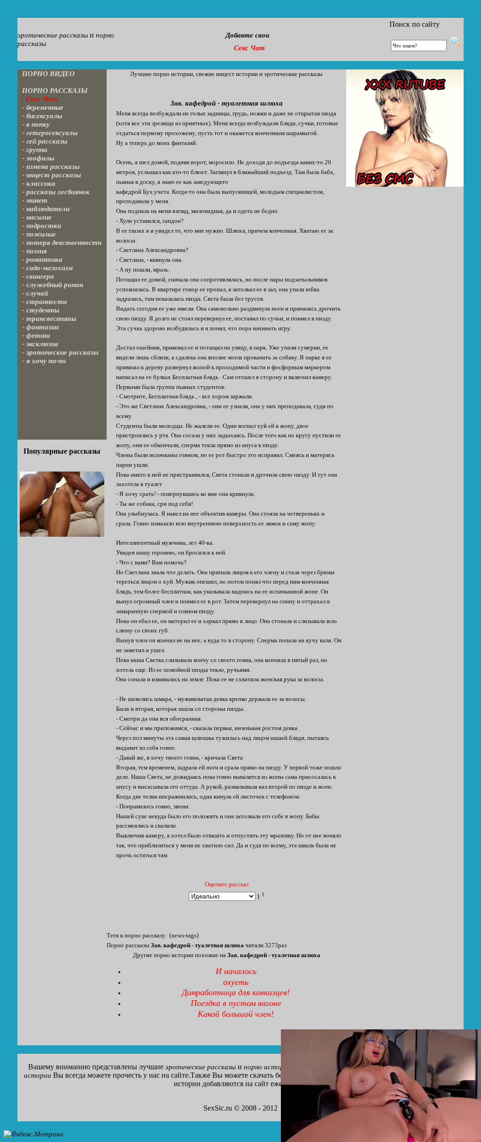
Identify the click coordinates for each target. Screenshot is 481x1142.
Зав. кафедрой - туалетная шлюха (227, 103)
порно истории (267, 1067)
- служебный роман (52, 285)
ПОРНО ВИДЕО (48, 73)
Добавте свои (247, 35)
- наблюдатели (46, 209)
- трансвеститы (49, 318)
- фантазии (40, 327)
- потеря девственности (61, 242)
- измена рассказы (50, 166)
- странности (44, 301)
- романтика (42, 259)
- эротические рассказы (60, 352)
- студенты (40, 310)
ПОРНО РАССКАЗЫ (55, 90)
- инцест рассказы (51, 175)
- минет (34, 200)
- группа (34, 149)
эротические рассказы (52, 35)
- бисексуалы (42, 116)
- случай (35, 293)
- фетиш (36, 335)
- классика (38, 183)
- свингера (38, 276)
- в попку (36, 124)
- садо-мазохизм (47, 268)
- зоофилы (38, 158)
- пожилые (39, 234)
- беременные (42, 107)
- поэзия (34, 251)
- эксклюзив (40, 344)
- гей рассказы (44, 141)
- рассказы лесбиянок (56, 192)
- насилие (37, 217)
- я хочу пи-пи (44, 361)
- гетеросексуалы (50, 133)
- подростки (41, 225)
